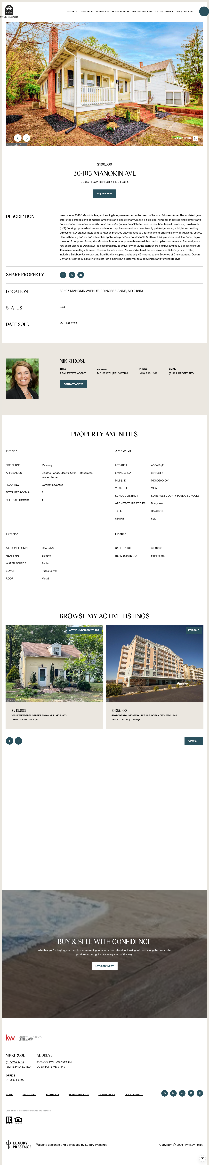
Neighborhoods (142, 11)
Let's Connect (134, 1094)
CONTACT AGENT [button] (73, 384)
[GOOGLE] (191, 1093)
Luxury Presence (96, 1144)
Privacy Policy (194, 1144)
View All (193, 741)
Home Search (120, 11)
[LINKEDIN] (173, 1093)
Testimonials (106, 1094)
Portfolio (102, 11)
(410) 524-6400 (15, 1079)
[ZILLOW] (200, 1093)
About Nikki (29, 1094)
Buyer (70, 11)
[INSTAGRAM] (164, 1093)
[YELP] (182, 1093)
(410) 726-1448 (185, 11)
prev (18, 138)
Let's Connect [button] (105, 966)
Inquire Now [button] (104, 193)
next (26, 138)
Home (9, 1094)
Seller (85, 11)
